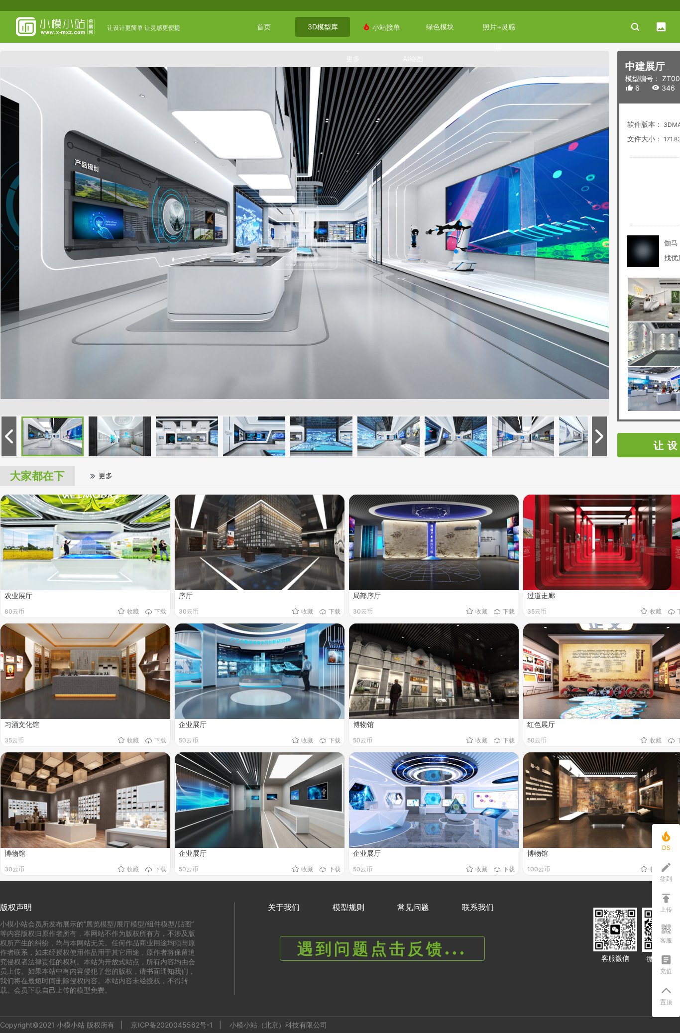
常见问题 (413, 907)
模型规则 (348, 907)
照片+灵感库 (499, 29)
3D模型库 (323, 26)
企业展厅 (193, 724)
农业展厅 (18, 595)
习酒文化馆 (21, 724)
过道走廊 (541, 595)
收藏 (133, 611)
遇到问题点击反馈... (382, 948)
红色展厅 (541, 724)
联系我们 (478, 907)
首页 (264, 26)
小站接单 (381, 27)
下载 (160, 611)
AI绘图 (413, 58)
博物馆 (363, 724)
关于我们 (284, 907)
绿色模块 (440, 26)
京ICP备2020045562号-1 (172, 1025)
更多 (353, 58)
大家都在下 (37, 475)
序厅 (186, 595)
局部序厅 (367, 595)
